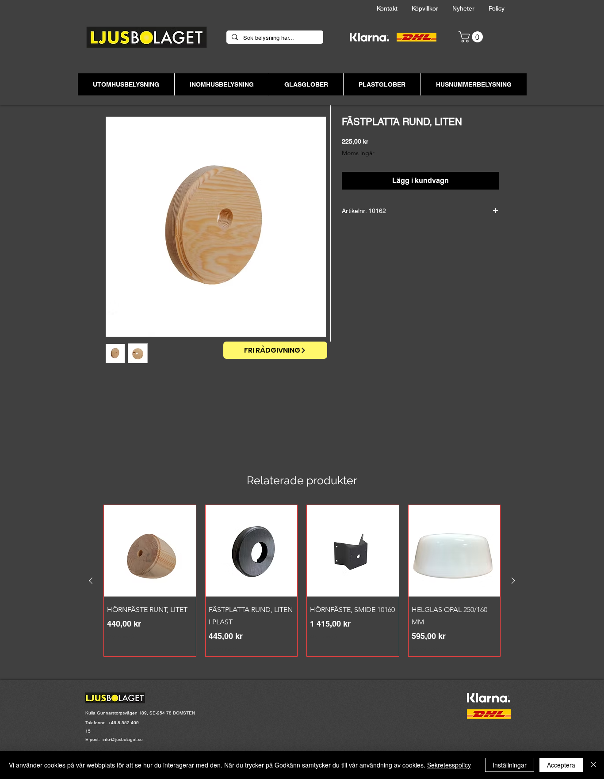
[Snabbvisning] (150, 551)
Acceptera (561, 764)
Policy (504, 8)
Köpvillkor (432, 8)
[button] (472, 36)
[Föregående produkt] (90, 580)
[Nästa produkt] (513, 580)
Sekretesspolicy (449, 764)
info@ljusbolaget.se (123, 739)
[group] (302, 580)
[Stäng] (593, 765)
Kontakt (394, 8)
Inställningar (510, 764)
